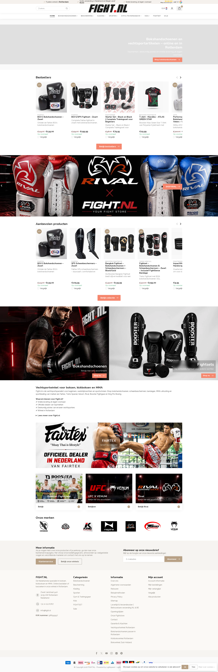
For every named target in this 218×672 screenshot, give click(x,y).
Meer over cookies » (207, 667)
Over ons (114, 581)
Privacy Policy (116, 597)
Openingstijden (117, 612)
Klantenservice (46, 561)
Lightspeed (111, 667)
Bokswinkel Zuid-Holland (121, 642)
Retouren (114, 589)
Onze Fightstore (117, 616)
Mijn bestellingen (155, 585)
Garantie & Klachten (119, 623)
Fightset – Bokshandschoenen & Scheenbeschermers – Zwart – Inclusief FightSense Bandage (152, 268)
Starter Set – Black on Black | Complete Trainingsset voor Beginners (119, 119)
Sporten (113, 16)
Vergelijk (43, 137)
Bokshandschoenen (67, 16)
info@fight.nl (46, 610)
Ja (185, 667)
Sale (166, 16)
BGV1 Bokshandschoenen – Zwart (50, 118)
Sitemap (114, 601)
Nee (193, 667)
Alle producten (154, 597)
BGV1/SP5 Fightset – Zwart (84, 117)
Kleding (100, 16)
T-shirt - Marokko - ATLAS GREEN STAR (151, 118)
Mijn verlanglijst (154, 589)
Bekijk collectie (107, 298)
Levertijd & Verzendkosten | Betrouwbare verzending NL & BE (125, 606)
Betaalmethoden (118, 593)
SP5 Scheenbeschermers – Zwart (84, 264)
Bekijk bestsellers (107, 146)
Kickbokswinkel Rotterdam (122, 638)
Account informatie (156, 581)
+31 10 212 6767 (47, 604)
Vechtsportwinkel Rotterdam (123, 627)
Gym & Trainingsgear (130, 16)
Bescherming (87, 16)
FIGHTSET (157, 16)
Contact (114, 620)
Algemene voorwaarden (121, 585)
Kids (147, 16)
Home (52, 16)
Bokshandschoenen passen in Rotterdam (123, 632)
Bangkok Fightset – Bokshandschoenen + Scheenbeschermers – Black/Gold (115, 267)
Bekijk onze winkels (70, 561)
